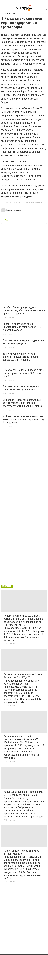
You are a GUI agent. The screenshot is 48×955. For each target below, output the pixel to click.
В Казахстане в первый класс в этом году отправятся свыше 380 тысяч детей (23, 373)
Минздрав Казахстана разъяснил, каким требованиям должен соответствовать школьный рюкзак (23, 403)
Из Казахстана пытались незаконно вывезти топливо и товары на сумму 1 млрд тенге (23, 419)
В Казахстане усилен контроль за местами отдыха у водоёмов (22, 388)
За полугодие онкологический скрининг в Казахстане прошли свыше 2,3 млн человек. (21, 356)
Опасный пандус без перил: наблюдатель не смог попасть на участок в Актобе (22, 327)
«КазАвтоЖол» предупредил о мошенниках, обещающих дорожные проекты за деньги (24, 310)
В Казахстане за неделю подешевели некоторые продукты (24, 342)
